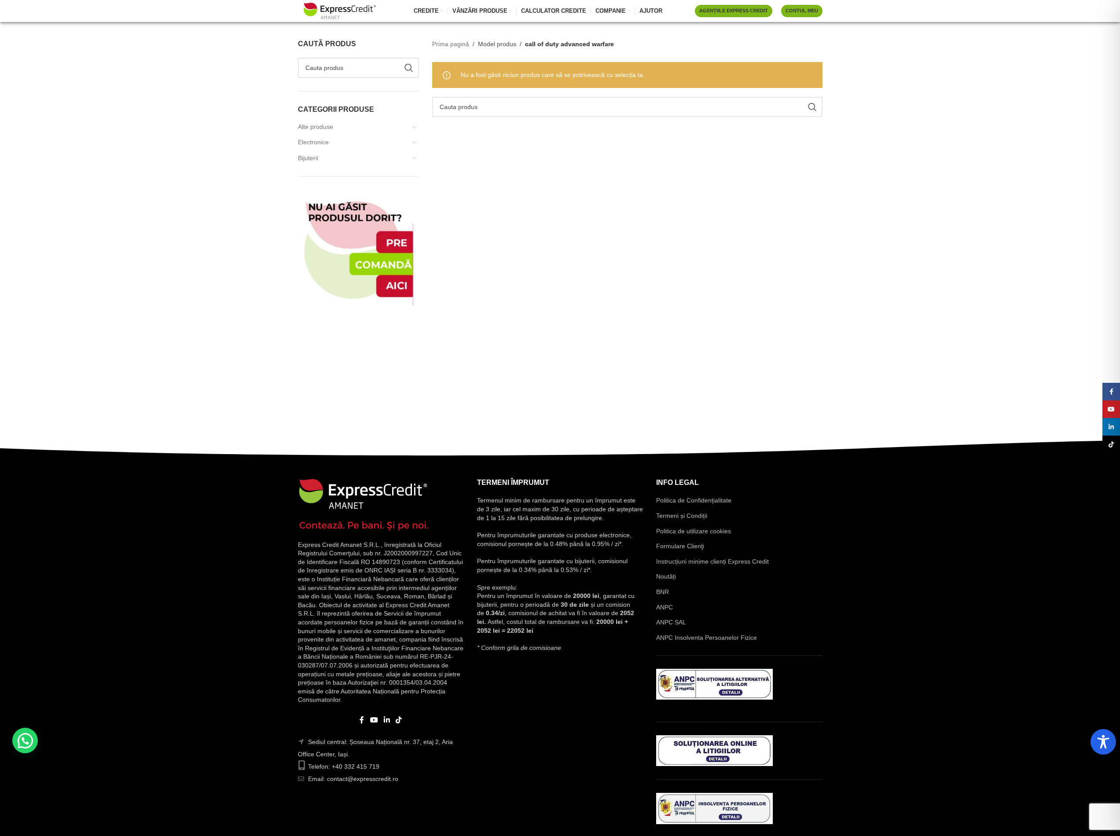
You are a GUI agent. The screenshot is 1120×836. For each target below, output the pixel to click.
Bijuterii (308, 157)
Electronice (313, 142)
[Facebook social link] (361, 720)
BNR (662, 591)
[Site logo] (340, 10)
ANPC (664, 607)
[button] (25, 740)
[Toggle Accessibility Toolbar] (1103, 741)
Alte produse (315, 126)
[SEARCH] (409, 68)
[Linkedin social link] (387, 720)
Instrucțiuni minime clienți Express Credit (712, 561)
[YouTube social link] (374, 720)
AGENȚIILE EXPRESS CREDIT (733, 10)
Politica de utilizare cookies (693, 531)
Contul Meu (802, 10)
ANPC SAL (671, 622)
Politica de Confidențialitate (693, 500)
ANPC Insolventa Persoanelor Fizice (706, 637)
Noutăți (666, 576)
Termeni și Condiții (681, 515)
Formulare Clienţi (680, 546)
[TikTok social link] (399, 720)
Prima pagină (450, 44)
